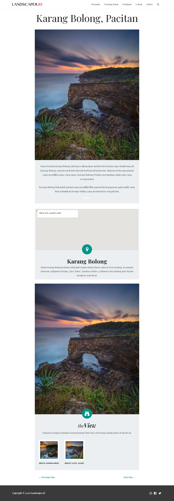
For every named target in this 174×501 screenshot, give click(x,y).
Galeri (149, 4)
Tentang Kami (111, 4)
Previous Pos (47, 477)
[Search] (158, 4)
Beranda (95, 4)
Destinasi (126, 4)
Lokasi (139, 4)
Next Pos (129, 477)
